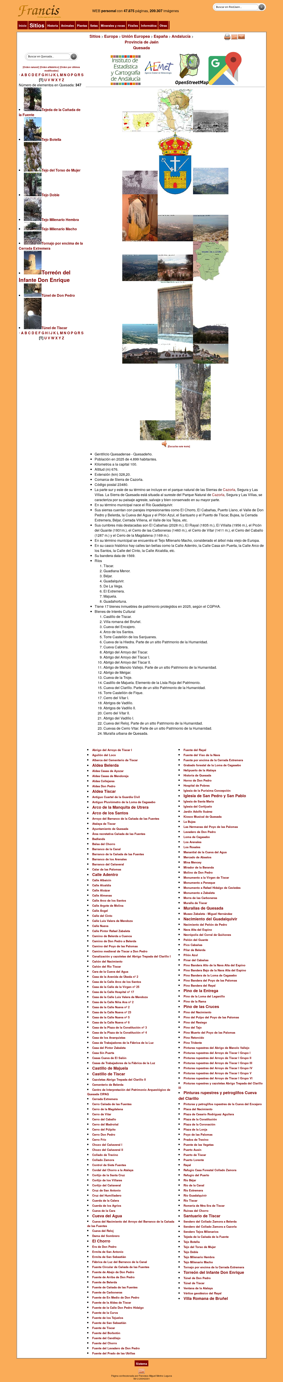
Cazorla (229, 489)
